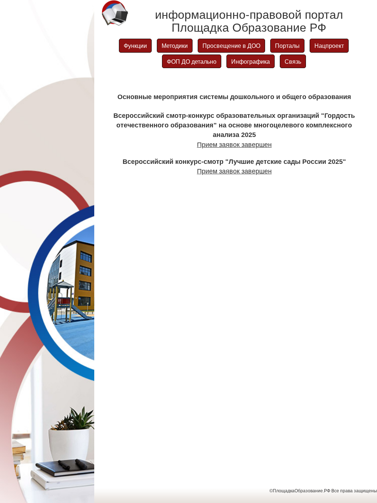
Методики (175, 45)
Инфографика (250, 61)
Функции (135, 45)
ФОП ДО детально (191, 61)
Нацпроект (329, 45)
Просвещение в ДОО (231, 45)
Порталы (287, 45)
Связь (293, 61)
